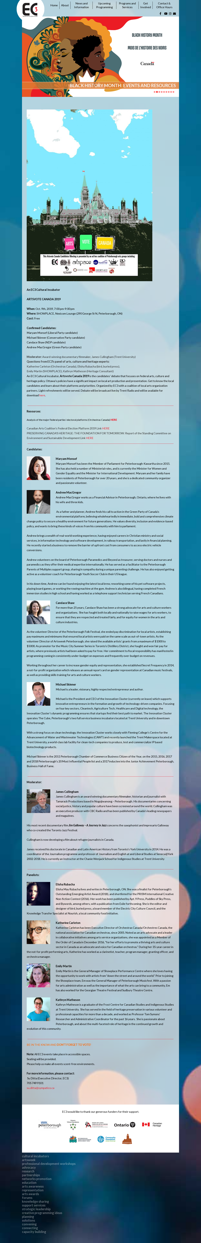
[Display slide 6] (166, 92)
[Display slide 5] (164, 92)
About (65, 5)
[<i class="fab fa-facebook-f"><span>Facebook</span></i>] (160, 13)
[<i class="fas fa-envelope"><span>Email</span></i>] (174, 13)
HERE (114, 419)
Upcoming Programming (104, 5)
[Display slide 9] (173, 92)
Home (54, 5)
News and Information (81, 5)
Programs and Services (127, 5)
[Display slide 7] (169, 92)
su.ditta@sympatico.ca (40, 1088)
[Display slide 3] (159, 92)
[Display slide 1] (154, 92)
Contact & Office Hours (164, 5)
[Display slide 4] (162, 92)
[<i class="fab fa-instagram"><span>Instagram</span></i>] (170, 13)
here (42, 395)
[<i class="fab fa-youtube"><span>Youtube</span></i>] (165, 13)
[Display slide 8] (171, 92)
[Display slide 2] (157, 92)
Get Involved (145, 5)
